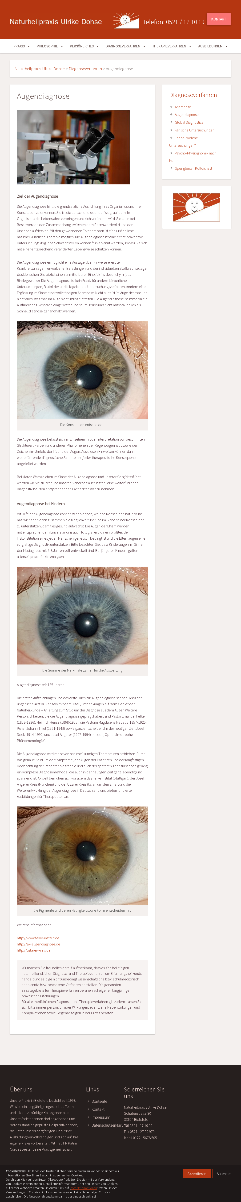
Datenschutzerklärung (110, 1125)
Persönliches (82, 46)
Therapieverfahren (169, 46)
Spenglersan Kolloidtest (193, 168)
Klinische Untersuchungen (194, 130)
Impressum (101, 1117)
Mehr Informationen (84, 1188)
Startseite (99, 1101)
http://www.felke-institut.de (38, 938)
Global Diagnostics (189, 122)
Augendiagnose (187, 114)
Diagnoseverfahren (123, 46)
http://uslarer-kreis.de (34, 950)
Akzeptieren (197, 1173)
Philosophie (48, 46)
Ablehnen (224, 1173)
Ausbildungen (210, 46)
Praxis (19, 46)
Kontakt (218, 19)
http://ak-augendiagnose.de (38, 944)
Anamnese (183, 106)
